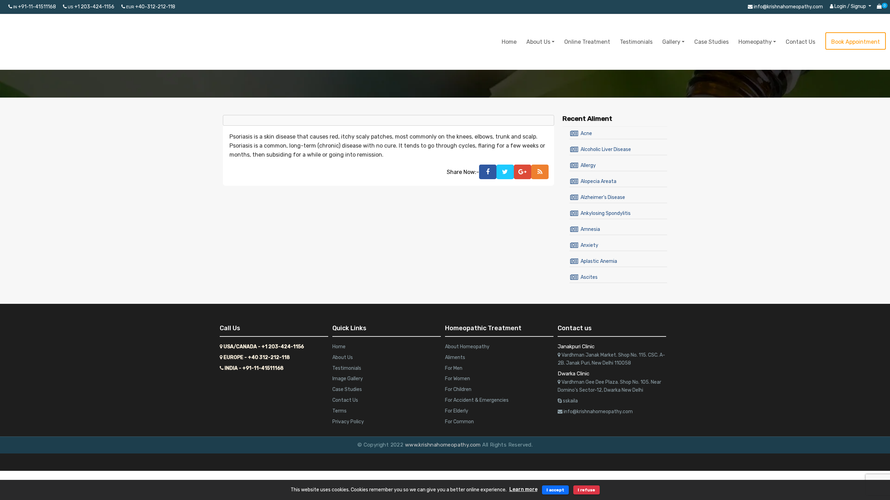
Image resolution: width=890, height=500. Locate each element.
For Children (458, 389)
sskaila (570, 401)
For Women (457, 379)
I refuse (586, 490)
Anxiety (589, 245)
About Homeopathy (467, 347)
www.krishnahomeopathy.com (443, 445)
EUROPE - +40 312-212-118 (256, 357)
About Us (538, 42)
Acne (586, 133)
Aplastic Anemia (599, 261)
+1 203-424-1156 (91, 7)
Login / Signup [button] (850, 6)
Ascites (589, 277)
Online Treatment (587, 42)
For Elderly (456, 411)
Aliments (455, 357)
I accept (555, 490)
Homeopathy (755, 42)
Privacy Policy (348, 422)
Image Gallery (347, 379)
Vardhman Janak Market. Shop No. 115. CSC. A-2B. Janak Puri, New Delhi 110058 (611, 359)
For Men (453, 368)
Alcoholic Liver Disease (606, 149)
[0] (879, 7)
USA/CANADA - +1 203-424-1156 (263, 347)
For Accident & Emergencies (477, 400)
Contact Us (800, 42)
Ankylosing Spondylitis (606, 213)
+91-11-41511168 (34, 7)
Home (509, 42)
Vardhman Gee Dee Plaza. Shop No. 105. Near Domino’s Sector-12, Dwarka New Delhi (609, 386)
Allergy (588, 165)
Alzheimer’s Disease (603, 197)
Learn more (523, 489)
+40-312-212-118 (150, 7)
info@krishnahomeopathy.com (788, 7)
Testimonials (636, 42)
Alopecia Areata (598, 181)
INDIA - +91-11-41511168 (254, 368)
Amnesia (590, 229)
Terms (339, 411)
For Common (459, 422)
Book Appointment (855, 42)
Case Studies (711, 42)
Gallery (671, 42)
